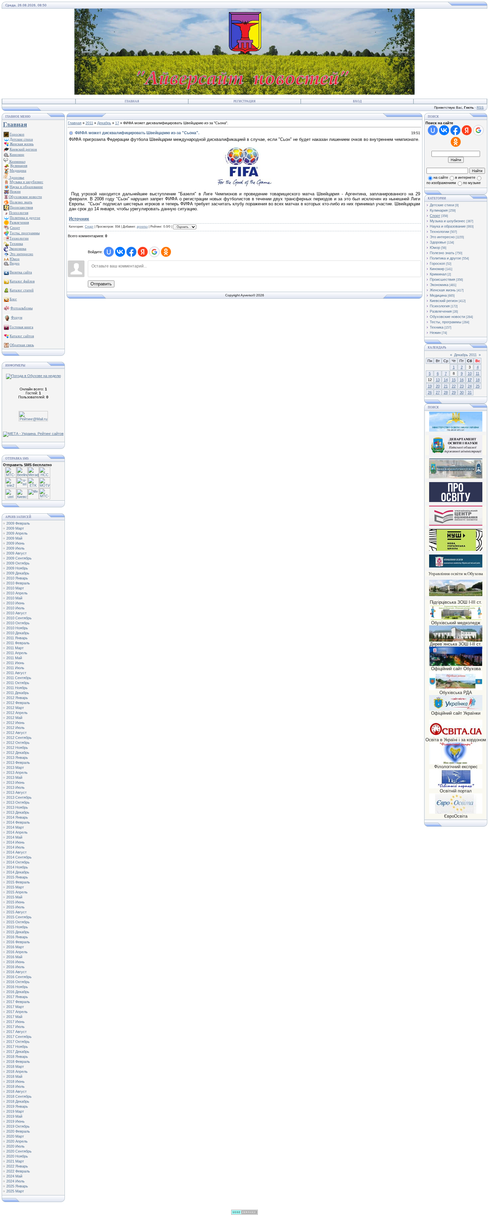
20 (438, 386)
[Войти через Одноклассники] (166, 252)
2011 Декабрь (17, 693)
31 (470, 392)
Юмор (435, 248)
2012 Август (16, 733)
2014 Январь (17, 817)
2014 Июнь (15, 842)
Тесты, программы (445, 322)
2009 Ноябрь (17, 568)
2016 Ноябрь (17, 987)
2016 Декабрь (17, 992)
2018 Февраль (18, 1062)
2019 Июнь (15, 1121)
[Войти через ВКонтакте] (120, 252)
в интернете (465, 177)
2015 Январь (17, 877)
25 (478, 386)
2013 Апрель (17, 772)
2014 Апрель (17, 832)
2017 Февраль (18, 1002)
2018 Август (16, 1091)
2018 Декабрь (17, 1101)
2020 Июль (15, 1146)
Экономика (439, 285)
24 (470, 386)
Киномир (437, 269)
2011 (89, 123)
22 (454, 386)
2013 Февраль (18, 762)
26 (430, 392)
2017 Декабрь (17, 1052)
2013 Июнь (15, 782)
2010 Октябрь (18, 623)
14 (446, 380)
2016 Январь (17, 937)
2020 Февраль (18, 1131)
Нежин (435, 333)
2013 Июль (15, 787)
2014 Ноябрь (17, 867)
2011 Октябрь (17, 683)
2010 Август (16, 613)
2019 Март (15, 1111)
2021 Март (15, 1161)
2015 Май (14, 897)
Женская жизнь (443, 290)
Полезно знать (442, 253)
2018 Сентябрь (19, 1096)
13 (438, 380)
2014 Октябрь (18, 862)
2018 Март (15, 1067)
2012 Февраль (18, 703)
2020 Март (15, 1136)
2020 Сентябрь (19, 1151)
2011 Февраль (18, 643)
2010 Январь (17, 578)
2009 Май (14, 538)
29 (454, 392)
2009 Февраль (18, 523)
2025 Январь (17, 1186)
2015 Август (16, 912)
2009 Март (15, 528)
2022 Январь (17, 1166)
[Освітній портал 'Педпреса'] (455, 501)
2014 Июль (15, 847)
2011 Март (15, 648)
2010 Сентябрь (19, 618)
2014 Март (15, 827)
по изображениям (441, 183)
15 (454, 380)
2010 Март (15, 588)
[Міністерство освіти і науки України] (455, 421)
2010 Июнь (15, 603)
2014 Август (16, 852)
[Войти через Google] (154, 252)
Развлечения (441, 311)
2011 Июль (15, 668)
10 (470, 373)
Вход (357, 101)
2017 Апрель (17, 1012)
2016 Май (14, 957)
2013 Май (14, 777)
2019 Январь (17, 1106)
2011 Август (16, 673)
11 (477, 373)
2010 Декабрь (17, 633)
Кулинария (439, 210)
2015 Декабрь (17, 932)
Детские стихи (21, 139)
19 (430, 386)
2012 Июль (15, 728)
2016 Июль (15, 967)
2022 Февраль (18, 1171)
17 (117, 123)
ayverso (142, 226)
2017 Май (14, 1017)
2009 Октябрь (18, 563)
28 (446, 392)
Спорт (89, 226)
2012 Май (14, 718)
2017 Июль (15, 1027)
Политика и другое (445, 258)
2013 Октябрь (18, 802)
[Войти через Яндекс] (143, 252)
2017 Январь (17, 997)
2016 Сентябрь (19, 977)
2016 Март (15, 947)
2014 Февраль (18, 822)
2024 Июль (15, 1181)
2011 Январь (17, 638)
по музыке (472, 183)
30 (462, 392)
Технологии (439, 232)
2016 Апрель (17, 952)
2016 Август (16, 972)
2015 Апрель (17, 892)
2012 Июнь (15, 723)
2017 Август (16, 1032)
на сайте (440, 177)
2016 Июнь (15, 962)
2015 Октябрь (18, 922)
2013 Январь (17, 758)
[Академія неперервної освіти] (455, 477)
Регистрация (244, 101)
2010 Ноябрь (17, 628)
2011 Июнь (15, 663)
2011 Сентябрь (18, 678)
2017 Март (15, 1007)
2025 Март (15, 1191)
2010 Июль (15, 608)
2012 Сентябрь (19, 738)
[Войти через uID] (109, 252)
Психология (440, 306)
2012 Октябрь (18, 743)
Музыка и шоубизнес (447, 221)
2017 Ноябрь (17, 1047)
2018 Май (14, 1076)
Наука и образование (448, 226)
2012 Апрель (17, 713)
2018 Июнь (15, 1081)
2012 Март (15, 708)
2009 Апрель (17, 533)
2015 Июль (15, 907)
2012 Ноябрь (17, 748)
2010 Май (14, 598)
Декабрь (104, 123)
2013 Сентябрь (19, 797)
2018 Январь (17, 1057)
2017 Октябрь (18, 1042)
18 (478, 380)
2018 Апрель (17, 1071)
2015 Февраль (18, 882)
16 (462, 380)
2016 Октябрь (18, 982)
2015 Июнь (15, 902)
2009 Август (16, 553)
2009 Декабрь (17, 573)
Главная (132, 101)
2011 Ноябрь (17, 688)
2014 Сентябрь (19, 857)
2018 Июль (15, 1086)
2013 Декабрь (17, 812)
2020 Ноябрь (17, 1156)
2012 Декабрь (17, 753)
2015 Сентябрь (19, 917)
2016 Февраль (18, 942)
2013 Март (15, 767)
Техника (436, 327)
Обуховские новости (447, 317)
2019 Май (14, 1116)
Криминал (16, 161)
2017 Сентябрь (19, 1037)
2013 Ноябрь (17, 807)
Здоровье (16, 177)
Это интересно (442, 237)
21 (446, 386)
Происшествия (442, 279)
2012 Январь (17, 698)
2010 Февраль (18, 583)
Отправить (101, 283)
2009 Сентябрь (19, 558)
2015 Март (15, 887)
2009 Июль (15, 548)
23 (462, 386)
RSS (480, 107)
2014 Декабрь (17, 872)
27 (438, 392)
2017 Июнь (15, 1022)
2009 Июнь (15, 543)
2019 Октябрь (18, 1126)
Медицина (438, 295)
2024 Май (14, 1176)
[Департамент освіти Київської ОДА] (455, 454)
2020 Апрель (17, 1141)
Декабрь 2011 (465, 355)
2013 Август (16, 792)
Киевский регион (444, 301)
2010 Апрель (17, 593)
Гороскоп (437, 263)
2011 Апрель (16, 653)
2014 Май (14, 837)
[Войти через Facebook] (131, 252)
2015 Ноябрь (17, 927)
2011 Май (14, 658)
